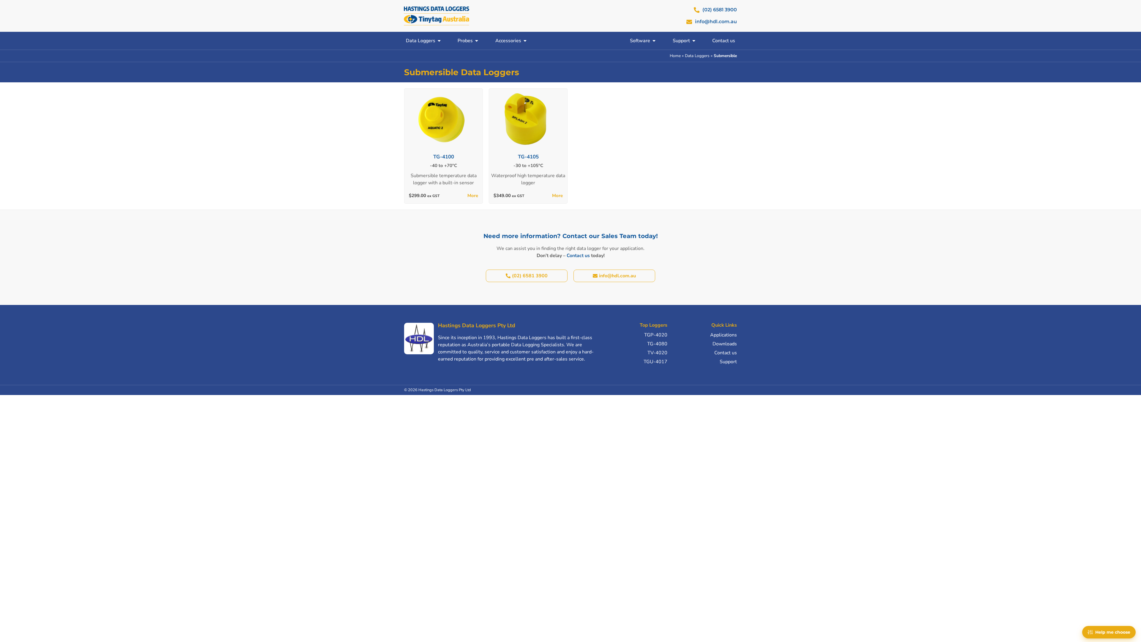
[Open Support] (693, 40)
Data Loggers (697, 56)
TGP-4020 (655, 335)
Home (675, 56)
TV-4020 (657, 353)
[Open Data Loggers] (439, 40)
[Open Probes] (476, 40)
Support (728, 361)
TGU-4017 (655, 361)
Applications (723, 335)
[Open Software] (654, 40)
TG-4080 (657, 344)
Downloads (725, 344)
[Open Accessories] (525, 40)
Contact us (578, 255)
